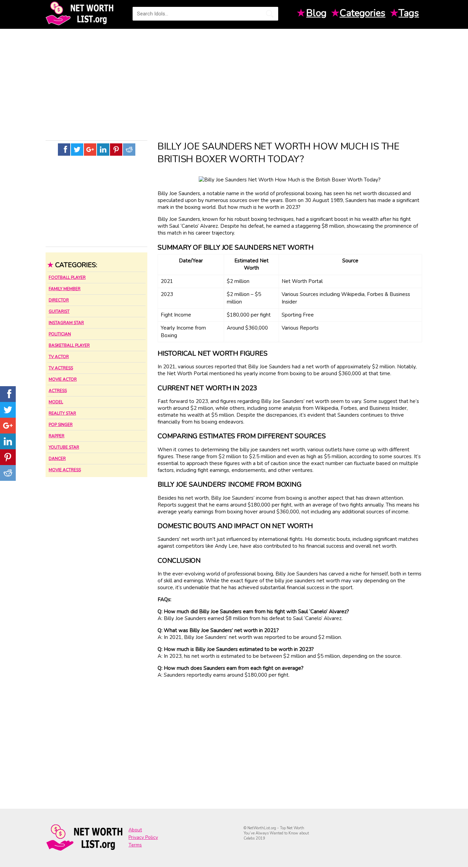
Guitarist (59, 311)
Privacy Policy (143, 837)
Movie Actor (63, 379)
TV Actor (59, 356)
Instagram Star (66, 322)
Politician (60, 334)
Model (56, 402)
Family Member (65, 289)
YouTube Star (64, 447)
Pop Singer (61, 424)
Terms (135, 845)
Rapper (56, 436)
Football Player (67, 277)
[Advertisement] (234, 82)
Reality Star (62, 413)
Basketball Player (69, 345)
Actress (58, 390)
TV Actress (61, 368)
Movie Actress (65, 470)
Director (59, 300)
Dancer (57, 458)
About (135, 830)
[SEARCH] (269, 13)
